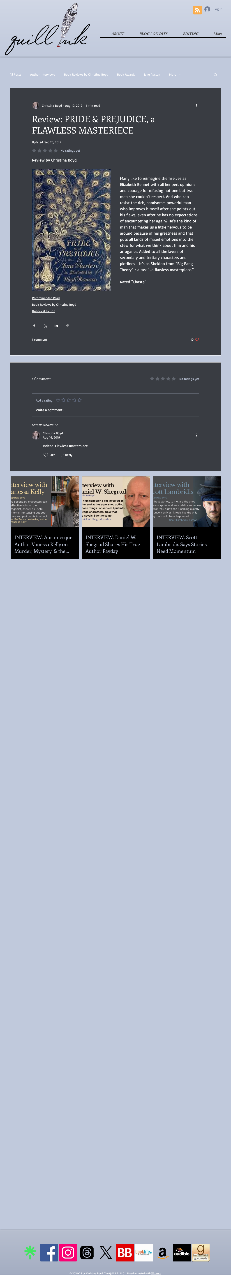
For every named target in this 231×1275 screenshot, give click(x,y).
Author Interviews (42, 74)
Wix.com (156, 1273)
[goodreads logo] (201, 1252)
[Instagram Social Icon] (68, 1252)
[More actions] (196, 105)
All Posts (15, 74)
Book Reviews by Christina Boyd (86, 74)
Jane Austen (152, 74)
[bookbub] (125, 1252)
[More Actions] (196, 435)
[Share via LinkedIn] (56, 325)
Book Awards (126, 74)
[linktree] (30, 1252)
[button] (215, 74)
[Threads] (87, 1252)
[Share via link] (67, 325)
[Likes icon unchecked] (46, 454)
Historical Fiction (43, 311)
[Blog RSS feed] (197, 10)
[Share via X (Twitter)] (45, 325)
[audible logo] (182, 1252)
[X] (106, 1252)
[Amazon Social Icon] (163, 1252)
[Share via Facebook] (34, 325)
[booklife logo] (144, 1252)
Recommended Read (46, 298)
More (172, 74)
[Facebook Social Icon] (49, 1252)
